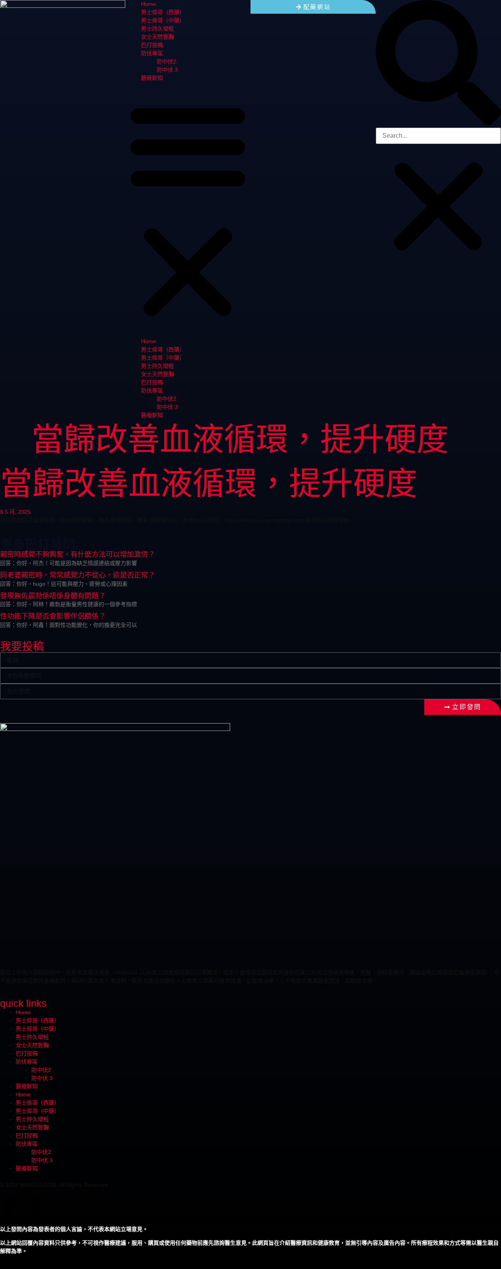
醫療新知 (152, 78)
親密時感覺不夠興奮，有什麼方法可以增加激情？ (77, 554)
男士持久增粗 (157, 28)
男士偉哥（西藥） (163, 12)
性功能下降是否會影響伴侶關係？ (53, 616)
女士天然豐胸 (157, 37)
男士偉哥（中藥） (163, 20)
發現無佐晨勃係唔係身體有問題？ (53, 596)
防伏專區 (152, 53)
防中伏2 (166, 61)
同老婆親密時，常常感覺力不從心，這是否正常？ (77, 575)
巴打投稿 (152, 45)
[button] (187, 209)
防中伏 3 (167, 70)
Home (148, 4)
